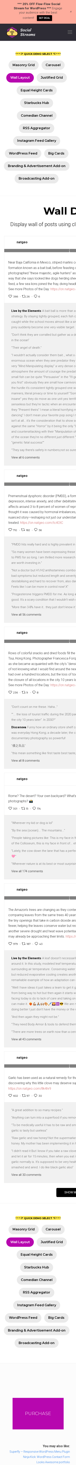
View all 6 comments (25, 457)
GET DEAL (44, 18)
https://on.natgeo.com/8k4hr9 (29, 1088)
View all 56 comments (26, 614)
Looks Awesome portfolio (53, 1462)
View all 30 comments (26, 1175)
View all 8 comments (25, 760)
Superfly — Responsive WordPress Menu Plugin (40, 1451)
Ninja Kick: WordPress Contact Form (46, 1457)
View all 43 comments (26, 1039)
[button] (70, 32)
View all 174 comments (27, 871)
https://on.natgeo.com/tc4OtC (41, 523)
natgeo (22, 242)
